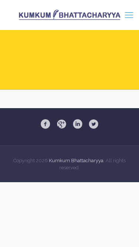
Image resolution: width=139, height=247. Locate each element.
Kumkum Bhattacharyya (76, 160)
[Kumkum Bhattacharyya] (69, 15)
